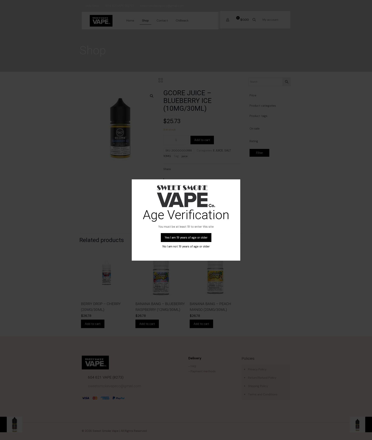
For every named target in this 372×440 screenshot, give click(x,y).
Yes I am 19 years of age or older (186, 237)
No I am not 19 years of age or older (186, 246)
